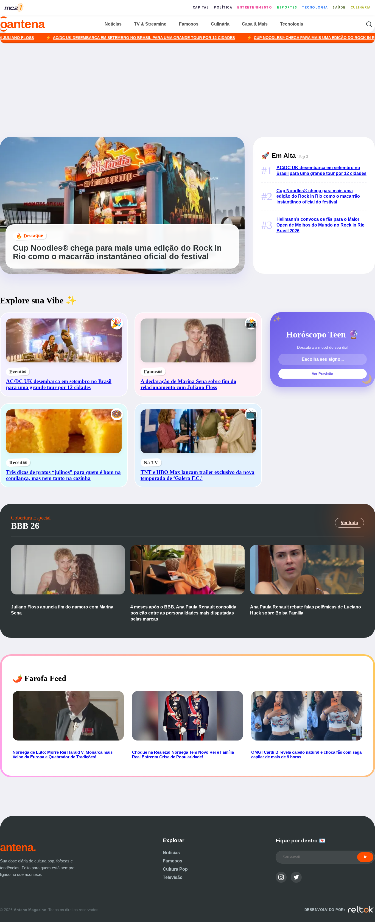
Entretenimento (254, 7)
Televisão (173, 877)
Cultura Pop (175, 869)
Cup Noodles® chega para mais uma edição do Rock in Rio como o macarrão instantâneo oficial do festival (318, 196)
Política (223, 7)
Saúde (339, 7)
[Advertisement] (187, 90)
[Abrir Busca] (369, 24)
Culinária (361, 7)
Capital (201, 7)
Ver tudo (349, 522)
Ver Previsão (322, 374)
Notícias (113, 24)
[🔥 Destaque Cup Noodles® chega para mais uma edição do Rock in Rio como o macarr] (122, 272)
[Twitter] (296, 877)
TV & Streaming (150, 24)
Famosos (188, 24)
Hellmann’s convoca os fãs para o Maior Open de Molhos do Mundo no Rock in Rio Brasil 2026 (320, 225)
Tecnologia (315, 7)
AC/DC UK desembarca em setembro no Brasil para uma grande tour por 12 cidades (105, 38)
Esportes (287, 7)
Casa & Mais (255, 24)
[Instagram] (281, 877)
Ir (365, 857)
